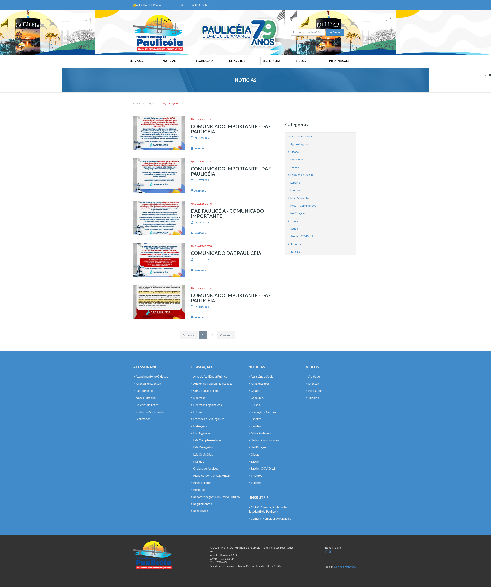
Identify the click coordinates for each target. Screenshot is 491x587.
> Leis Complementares (206, 440)
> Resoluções (199, 511)
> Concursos (295, 159)
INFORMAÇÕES (339, 60)
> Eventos (294, 190)
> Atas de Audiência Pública (209, 376)
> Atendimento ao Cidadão (150, 376)
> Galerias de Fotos (145, 405)
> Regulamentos (201, 504)
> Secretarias (141, 419)
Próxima (226, 335)
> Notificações (297, 213)
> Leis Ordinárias (202, 454)
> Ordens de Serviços (204, 468)
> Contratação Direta (205, 390)
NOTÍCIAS (169, 60)
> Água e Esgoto (298, 144)
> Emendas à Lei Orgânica (207, 419)
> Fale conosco (143, 390)
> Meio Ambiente (298, 197)
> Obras (293, 220)
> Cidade (293, 151)
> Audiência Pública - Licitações (211, 383)
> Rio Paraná (314, 390)
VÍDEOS (301, 60)
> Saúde (293, 228)
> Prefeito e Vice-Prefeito (150, 412)
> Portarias (198, 489)
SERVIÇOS (136, 60)
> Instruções (199, 426)
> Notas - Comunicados (302, 205)
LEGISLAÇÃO (204, 60)
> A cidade (313, 376)
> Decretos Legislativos (206, 405)
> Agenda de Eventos (147, 383)
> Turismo (294, 251)
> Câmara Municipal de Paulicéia (269, 518)
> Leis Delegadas (202, 447)
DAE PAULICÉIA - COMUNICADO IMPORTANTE (227, 213)
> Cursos (293, 167)
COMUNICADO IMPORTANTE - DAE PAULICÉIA (231, 128)
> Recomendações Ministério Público (215, 497)
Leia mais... (199, 148)
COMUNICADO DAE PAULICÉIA (226, 253)
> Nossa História (144, 397)
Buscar (336, 32)
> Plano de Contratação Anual (210, 475)
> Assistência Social (300, 136)
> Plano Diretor (201, 482)
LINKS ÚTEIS (237, 60)
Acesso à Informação (149, 4)
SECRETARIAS (271, 60)
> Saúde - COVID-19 (300, 236)
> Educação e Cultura (301, 174)
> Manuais (197, 461)
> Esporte (294, 182)
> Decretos (198, 397)
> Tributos (294, 244)
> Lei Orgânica (200, 433)
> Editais (196, 412)
